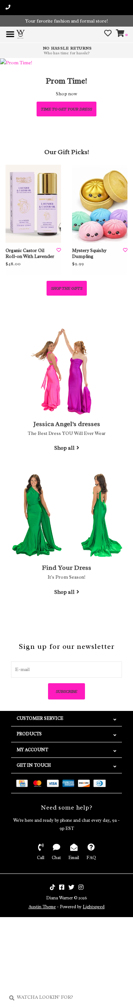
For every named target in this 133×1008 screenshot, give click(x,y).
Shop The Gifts (66, 288)
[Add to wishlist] (59, 250)
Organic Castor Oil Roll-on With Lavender (30, 253)
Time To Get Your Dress (66, 109)
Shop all (64, 448)
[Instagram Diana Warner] (81, 887)
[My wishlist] (108, 34)
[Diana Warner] (20, 33)
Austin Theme (42, 907)
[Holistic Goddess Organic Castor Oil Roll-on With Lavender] (33, 204)
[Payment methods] (23, 783)
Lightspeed (94, 907)
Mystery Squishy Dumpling (89, 253)
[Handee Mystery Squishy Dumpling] (99, 204)
